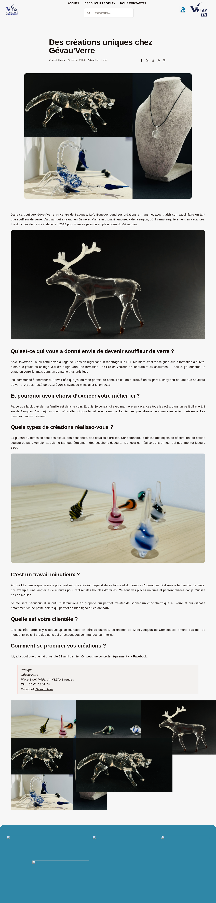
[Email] (164, 60)
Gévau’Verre (44, 689)
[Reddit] (153, 60)
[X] (147, 60)
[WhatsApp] (158, 60)
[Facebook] (141, 60)
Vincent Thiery (57, 60)
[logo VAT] (12, 5)
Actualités (93, 60)
